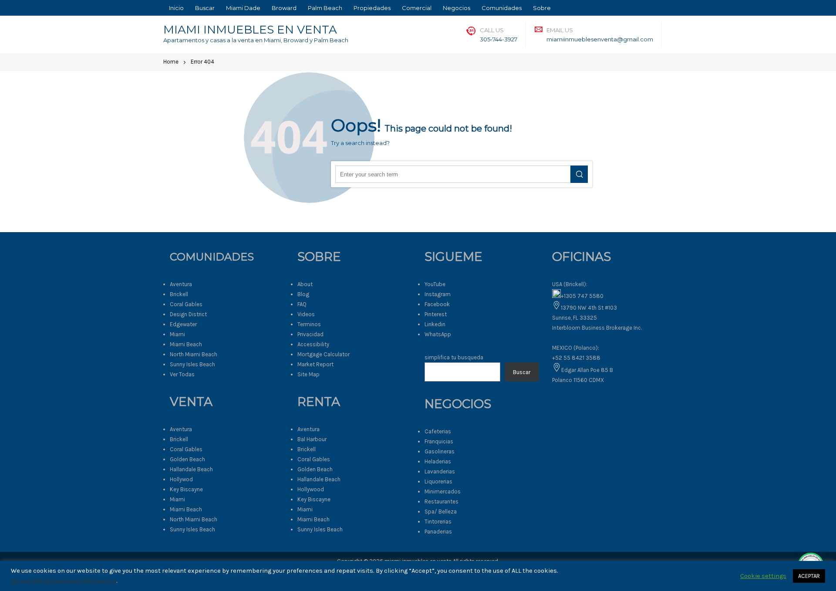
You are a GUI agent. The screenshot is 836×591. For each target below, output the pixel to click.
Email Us (559, 30)
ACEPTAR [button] (809, 576)
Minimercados (443, 491)
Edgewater (183, 324)
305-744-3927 (498, 39)
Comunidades (502, 7)
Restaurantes (441, 501)
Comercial (416, 7)
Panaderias (438, 531)
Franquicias (439, 441)
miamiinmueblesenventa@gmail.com (599, 39)
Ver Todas (182, 374)
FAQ (302, 304)
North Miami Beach (193, 354)
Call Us (492, 30)
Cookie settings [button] (763, 576)
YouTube (435, 284)
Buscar (521, 372)
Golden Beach (187, 459)
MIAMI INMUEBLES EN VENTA (250, 30)
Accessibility (313, 344)
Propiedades (372, 7)
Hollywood (310, 489)
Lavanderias (440, 471)
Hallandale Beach (191, 469)
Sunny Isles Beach (192, 364)
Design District (188, 314)
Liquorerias (438, 481)
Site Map (308, 374)
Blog (303, 294)
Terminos (309, 324)
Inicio (176, 7)
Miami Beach (186, 344)
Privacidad (310, 334)
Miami (177, 334)
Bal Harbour (312, 439)
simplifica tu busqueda (454, 357)
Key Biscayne (186, 489)
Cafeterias (438, 431)
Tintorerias (438, 521)
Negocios (456, 7)
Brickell (179, 294)
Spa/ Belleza (441, 511)
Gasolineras (440, 451)
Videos (306, 314)
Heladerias (438, 461)
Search (579, 174)
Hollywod (181, 479)
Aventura (181, 284)
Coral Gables (186, 304)
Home (171, 61)
